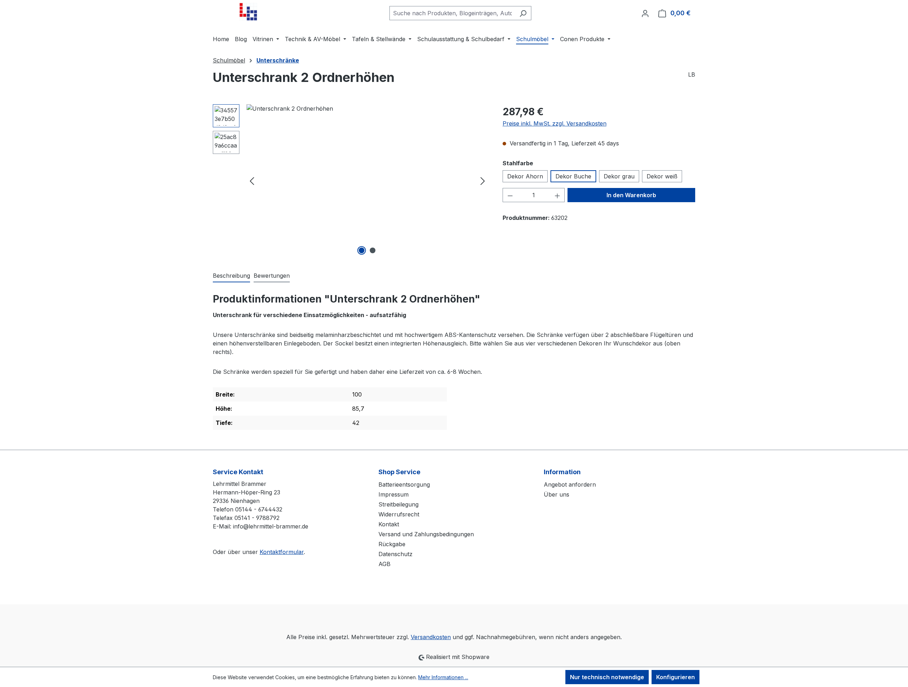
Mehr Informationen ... (443, 677)
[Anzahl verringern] (510, 195)
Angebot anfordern (570, 484)
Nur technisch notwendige (607, 677)
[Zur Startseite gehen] (248, 12)
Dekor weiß (662, 176)
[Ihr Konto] (645, 13)
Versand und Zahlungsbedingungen (426, 534)
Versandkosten (431, 637)
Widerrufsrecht (398, 514)
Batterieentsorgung (404, 484)
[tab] (231, 276)
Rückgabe (391, 544)
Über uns (556, 494)
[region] (350, 180)
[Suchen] (523, 13)
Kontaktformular (282, 551)
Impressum (393, 494)
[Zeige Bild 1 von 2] (362, 250)
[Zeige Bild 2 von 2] (373, 250)
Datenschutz (395, 554)
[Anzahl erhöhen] (557, 195)
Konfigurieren (675, 677)
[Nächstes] (482, 180)
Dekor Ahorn (525, 176)
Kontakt (388, 524)
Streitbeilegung (398, 504)
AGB (384, 563)
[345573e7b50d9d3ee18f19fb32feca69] (367, 180)
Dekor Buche (573, 176)
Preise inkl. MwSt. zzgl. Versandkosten (555, 123)
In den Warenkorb (631, 195)
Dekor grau (619, 176)
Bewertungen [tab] (272, 275)
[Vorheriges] (252, 180)
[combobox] (452, 13)
